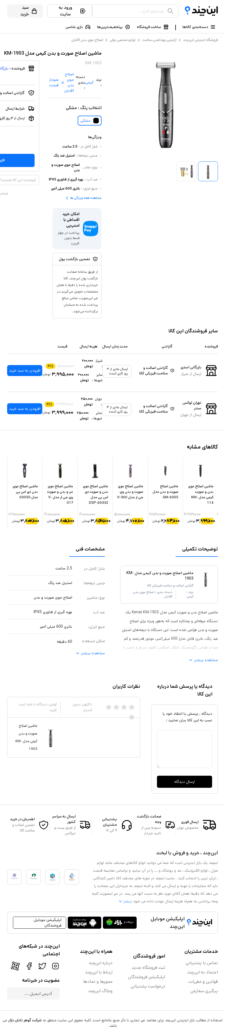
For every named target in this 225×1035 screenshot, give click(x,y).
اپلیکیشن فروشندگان (146, 977)
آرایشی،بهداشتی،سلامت (159, 40)
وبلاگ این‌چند (100, 991)
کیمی (89, 82)
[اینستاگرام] (55, 966)
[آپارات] (15, 966)
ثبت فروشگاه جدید (148, 967)
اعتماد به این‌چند (202, 972)
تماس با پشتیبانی (201, 963)
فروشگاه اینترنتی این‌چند (200, 40)
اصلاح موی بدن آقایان (87, 40)
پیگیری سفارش (204, 991)
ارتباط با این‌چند (99, 972)
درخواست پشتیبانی (148, 986)
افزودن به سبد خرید (24, 370)
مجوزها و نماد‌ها (98, 981)
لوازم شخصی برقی (123, 40)
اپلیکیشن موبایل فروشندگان (47, 922)
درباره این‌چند (101, 963)
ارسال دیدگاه (184, 781)
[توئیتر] (42, 966)
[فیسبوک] (29, 966)
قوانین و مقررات (203, 981)
